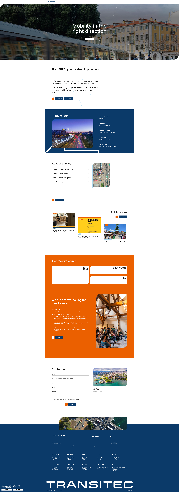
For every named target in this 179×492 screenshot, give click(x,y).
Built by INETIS (59, 490)
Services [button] (107, 1)
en (132, 1)
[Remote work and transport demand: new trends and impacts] (89, 228)
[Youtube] (64, 435)
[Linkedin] (59, 435)
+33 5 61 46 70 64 (70, 469)
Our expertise (60, 200)
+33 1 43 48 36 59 (115, 459)
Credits (111, 445)
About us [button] (112, 1)
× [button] (22, 485)
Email (53, 383)
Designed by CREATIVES (51, 490)
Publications (118, 1)
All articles (123, 216)
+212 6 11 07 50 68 (115, 470)
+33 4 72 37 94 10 (100, 459)
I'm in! (59, 337)
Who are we (59, 98)
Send (72, 404)
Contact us (94, 436)
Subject (54, 374)
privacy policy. (76, 399)
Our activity (68, 98)
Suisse (54, 228)
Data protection (112, 447)
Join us (124, 1)
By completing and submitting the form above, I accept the (66, 399)
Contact (128, 1)
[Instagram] (61, 435)
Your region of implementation (59, 378)
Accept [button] (6, 489)
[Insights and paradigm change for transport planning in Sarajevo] (115, 233)
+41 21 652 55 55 (55, 459)
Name (53, 387)
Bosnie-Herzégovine (108, 239)
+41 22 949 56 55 (70, 459)
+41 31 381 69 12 (84, 459)
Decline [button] (18, 489)
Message (54, 391)
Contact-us (89, 38)
